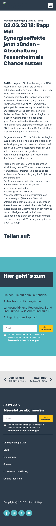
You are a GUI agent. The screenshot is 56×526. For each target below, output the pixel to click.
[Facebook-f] (6, 513)
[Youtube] (29, 513)
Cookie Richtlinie (12, 478)
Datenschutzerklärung (15, 471)
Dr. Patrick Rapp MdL (14, 442)
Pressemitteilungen (14, 20)
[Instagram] (14, 513)
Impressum (9, 457)
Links (6, 449)
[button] (50, 5)
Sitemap (7, 464)
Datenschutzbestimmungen (23, 340)
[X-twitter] (21, 513)
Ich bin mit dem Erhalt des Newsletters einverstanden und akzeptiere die (26, 337)
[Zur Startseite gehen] (16, 5)
